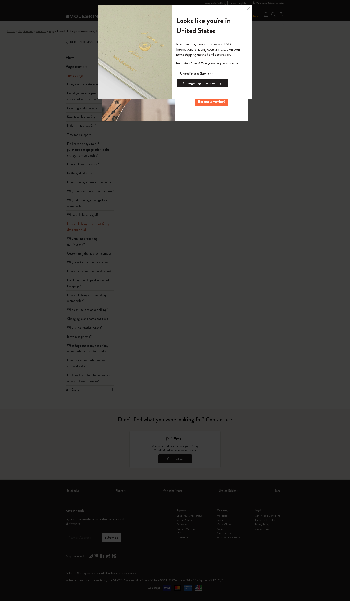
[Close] (248, 8)
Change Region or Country (202, 83)
